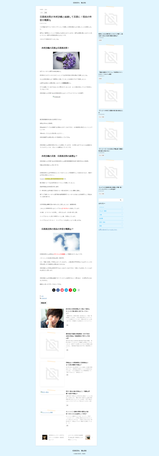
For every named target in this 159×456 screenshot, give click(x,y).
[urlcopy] (78, 290)
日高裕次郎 (44, 298)
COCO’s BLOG (79, 3)
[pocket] (62, 290)
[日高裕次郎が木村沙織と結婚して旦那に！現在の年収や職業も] (66, 290)
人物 (42, 296)
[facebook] (58, 290)
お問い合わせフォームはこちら (108, 229)
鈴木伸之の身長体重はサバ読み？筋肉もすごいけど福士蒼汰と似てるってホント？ (78, 311)
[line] (74, 290)
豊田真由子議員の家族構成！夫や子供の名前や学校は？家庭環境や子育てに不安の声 (78, 336)
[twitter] (53, 290)
